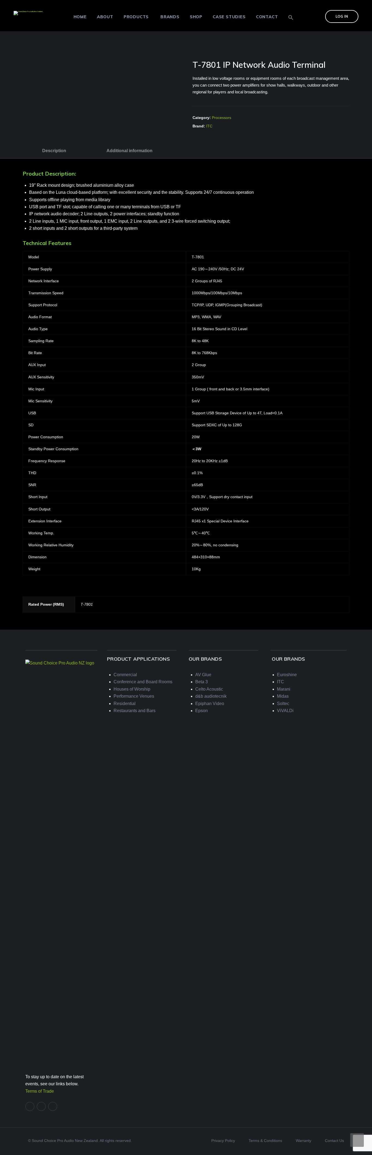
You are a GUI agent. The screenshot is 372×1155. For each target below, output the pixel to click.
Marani (283, 689)
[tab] (54, 150)
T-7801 (87, 604)
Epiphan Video (209, 703)
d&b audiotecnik (211, 696)
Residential (125, 703)
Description (54, 150)
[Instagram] (52, 1106)
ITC (209, 126)
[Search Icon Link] (291, 17)
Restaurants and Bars (134, 710)
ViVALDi (285, 710)
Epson (201, 710)
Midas (283, 696)
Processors (221, 117)
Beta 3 (201, 681)
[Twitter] (41, 1106)
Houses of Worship (132, 689)
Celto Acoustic (209, 689)
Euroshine (287, 674)
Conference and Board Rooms (143, 681)
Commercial (125, 674)
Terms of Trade (39, 1091)
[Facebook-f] (29, 1106)
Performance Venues (134, 696)
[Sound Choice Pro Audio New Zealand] (28, 12)
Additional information (129, 150)
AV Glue (203, 674)
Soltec (283, 703)
